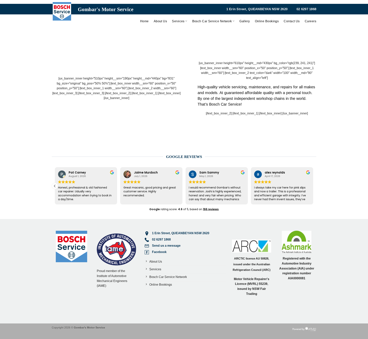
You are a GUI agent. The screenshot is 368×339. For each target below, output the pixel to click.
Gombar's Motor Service (105, 9)
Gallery (244, 21)
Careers (310, 21)
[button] (55, 186)
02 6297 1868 (306, 9)
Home (144, 21)
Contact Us (292, 21)
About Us (160, 21)
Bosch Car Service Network (212, 21)
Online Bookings (267, 21)
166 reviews (211, 209)
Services (178, 21)
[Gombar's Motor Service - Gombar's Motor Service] (62, 14)
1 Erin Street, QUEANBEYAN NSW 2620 (257, 9)
